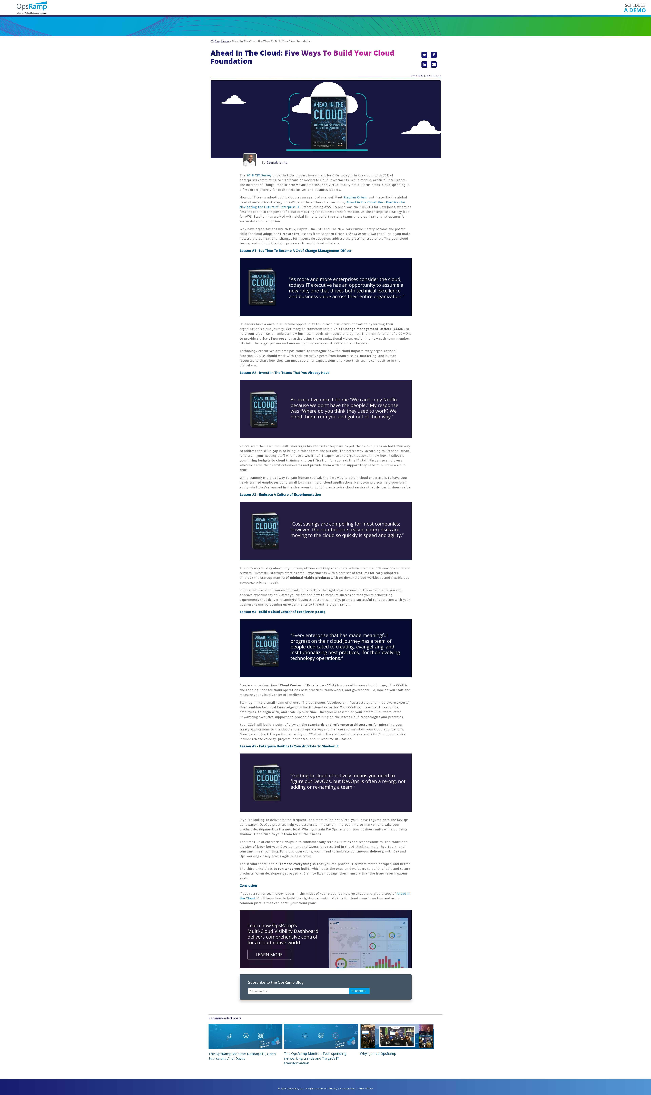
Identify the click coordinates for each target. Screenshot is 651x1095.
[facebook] (434, 55)
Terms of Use (365, 1088)
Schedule (635, 7)
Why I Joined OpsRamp (378, 1053)
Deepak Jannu (277, 162)
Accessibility (347, 1088)
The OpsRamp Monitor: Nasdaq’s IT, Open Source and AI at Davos (242, 1056)
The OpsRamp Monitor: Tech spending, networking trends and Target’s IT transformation (315, 1058)
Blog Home (222, 41)
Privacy (333, 1088)
